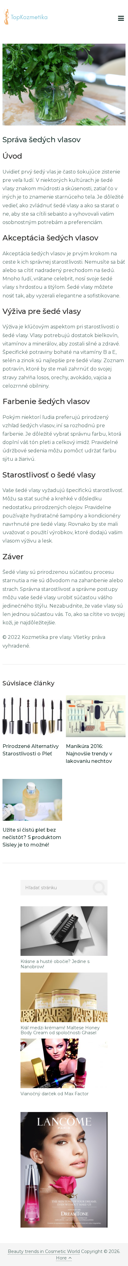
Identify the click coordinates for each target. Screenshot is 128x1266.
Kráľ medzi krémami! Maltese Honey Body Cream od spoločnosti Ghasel (60, 1030)
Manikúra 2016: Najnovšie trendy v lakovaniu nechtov (89, 753)
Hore (61, 1258)
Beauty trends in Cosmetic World (44, 1251)
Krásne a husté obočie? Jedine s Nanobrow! (55, 964)
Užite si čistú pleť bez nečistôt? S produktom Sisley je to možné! (31, 837)
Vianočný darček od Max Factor (55, 1094)
